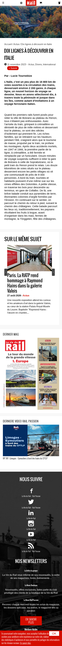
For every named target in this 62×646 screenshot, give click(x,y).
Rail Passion (36, 496)
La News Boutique (31, 585)
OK (54, 633)
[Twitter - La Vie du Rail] (31, 503)
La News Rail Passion (31, 600)
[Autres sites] (21, 2)
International (49, 64)
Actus (16, 44)
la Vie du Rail (26, 551)
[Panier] (41, 2)
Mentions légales (31, 629)
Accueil (8, 44)
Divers (38, 64)
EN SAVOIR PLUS (31, 620)
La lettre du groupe (31, 570)
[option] (29, 280)
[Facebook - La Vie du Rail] (31, 492)
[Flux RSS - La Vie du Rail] (31, 547)
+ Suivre (13, 68)
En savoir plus (25, 643)
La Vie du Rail (26, 496)
